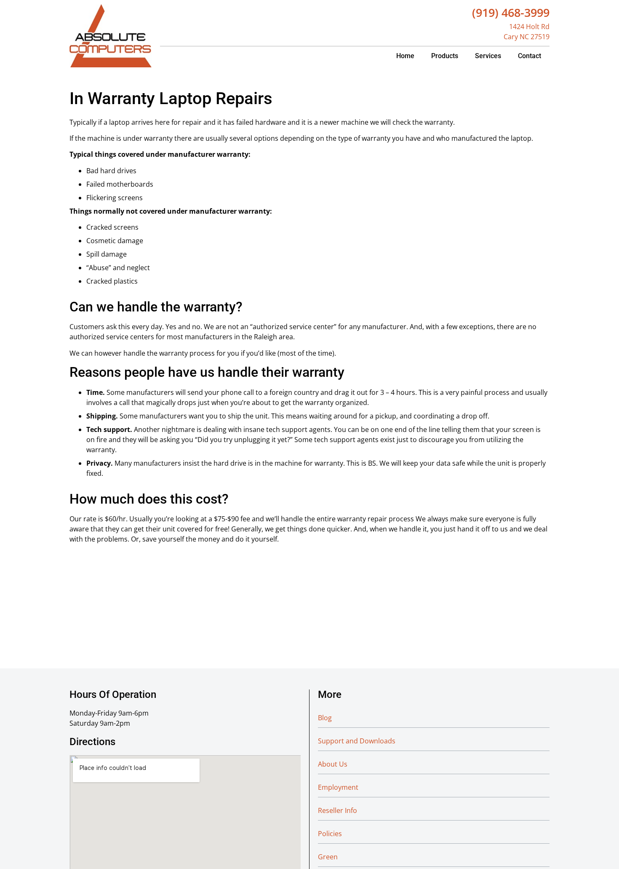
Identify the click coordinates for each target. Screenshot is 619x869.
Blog (325, 717)
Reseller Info (337, 810)
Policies (330, 833)
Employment (338, 787)
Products (444, 56)
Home (405, 56)
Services (488, 56)
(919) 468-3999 (511, 12)
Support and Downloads (356, 741)
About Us (332, 764)
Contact (529, 56)
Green (328, 856)
